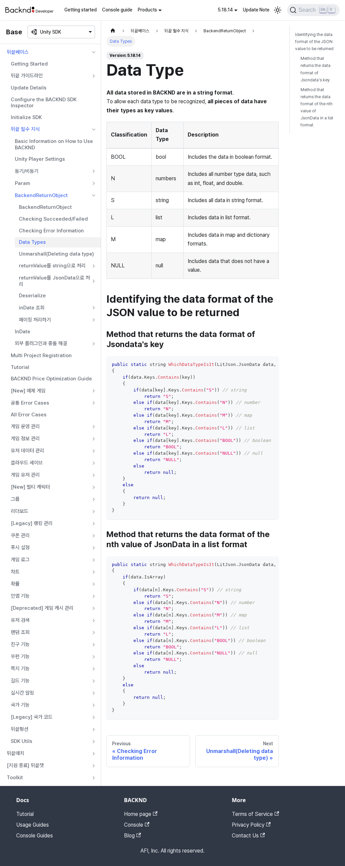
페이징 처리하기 (35, 320)
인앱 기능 (20, 596)
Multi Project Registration (41, 355)
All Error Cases (28, 415)
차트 (15, 572)
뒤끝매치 (15, 753)
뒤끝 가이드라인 (27, 76)
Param (22, 183)
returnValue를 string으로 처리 (52, 266)
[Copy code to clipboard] (270, 364)
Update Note (256, 9)
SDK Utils (21, 741)
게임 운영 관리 (25, 426)
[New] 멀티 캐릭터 (30, 487)
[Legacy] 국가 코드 (32, 717)
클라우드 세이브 (27, 463)
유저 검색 (20, 620)
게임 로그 (20, 560)
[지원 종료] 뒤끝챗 (25, 765)
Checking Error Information (51, 231)
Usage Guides (32, 825)
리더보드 (19, 511)
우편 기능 (20, 656)
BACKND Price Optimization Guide (51, 379)
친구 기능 (20, 644)
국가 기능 (20, 705)
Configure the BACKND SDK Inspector (43, 103)
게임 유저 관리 (25, 475)
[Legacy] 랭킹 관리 (32, 523)
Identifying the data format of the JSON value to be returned (314, 41)
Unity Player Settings (40, 159)
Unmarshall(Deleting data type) (56, 254)
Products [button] (147, 9)
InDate (22, 332)
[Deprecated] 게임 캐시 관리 (42, 608)
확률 (15, 584)
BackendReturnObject (41, 195)
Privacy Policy (248, 825)
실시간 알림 (22, 693)
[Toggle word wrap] (258, 364)
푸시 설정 (20, 547)
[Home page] (112, 31)
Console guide (117, 9)
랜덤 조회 (20, 632)
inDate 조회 (31, 308)
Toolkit (15, 778)
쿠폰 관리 (20, 535)
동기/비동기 (26, 171)
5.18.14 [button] (225, 9)
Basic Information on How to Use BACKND (54, 144)
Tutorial (20, 367)
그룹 (15, 499)
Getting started (80, 9)
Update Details (28, 88)
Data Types (32, 242)
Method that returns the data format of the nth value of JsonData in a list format (317, 107)
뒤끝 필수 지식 (25, 129)
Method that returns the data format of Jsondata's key (316, 69)
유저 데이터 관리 (27, 451)
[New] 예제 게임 (28, 391)
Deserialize (32, 296)
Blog (129, 835)
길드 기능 (20, 681)
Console (133, 825)
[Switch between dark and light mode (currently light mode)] (277, 10)
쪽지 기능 (20, 669)
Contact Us (245, 835)
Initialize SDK (26, 117)
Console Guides (34, 835)
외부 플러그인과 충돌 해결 (41, 343)
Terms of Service (252, 814)
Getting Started (29, 64)
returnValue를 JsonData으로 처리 (54, 281)
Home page (137, 814)
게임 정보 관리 (25, 439)
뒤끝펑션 (19, 729)
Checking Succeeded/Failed (53, 219)
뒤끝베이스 (18, 52)
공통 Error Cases (30, 403)
